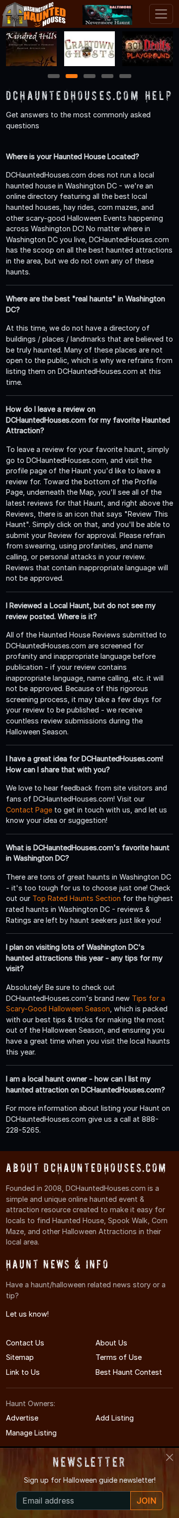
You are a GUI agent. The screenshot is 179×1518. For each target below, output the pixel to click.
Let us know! (27, 1314)
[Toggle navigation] (161, 14)
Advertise (22, 1418)
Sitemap (20, 1357)
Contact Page (29, 809)
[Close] (169, 1457)
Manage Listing (31, 1433)
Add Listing (114, 1418)
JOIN (147, 1501)
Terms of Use (118, 1357)
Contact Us (25, 1343)
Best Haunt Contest (128, 1372)
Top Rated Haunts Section (76, 898)
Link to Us (23, 1372)
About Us (111, 1343)
